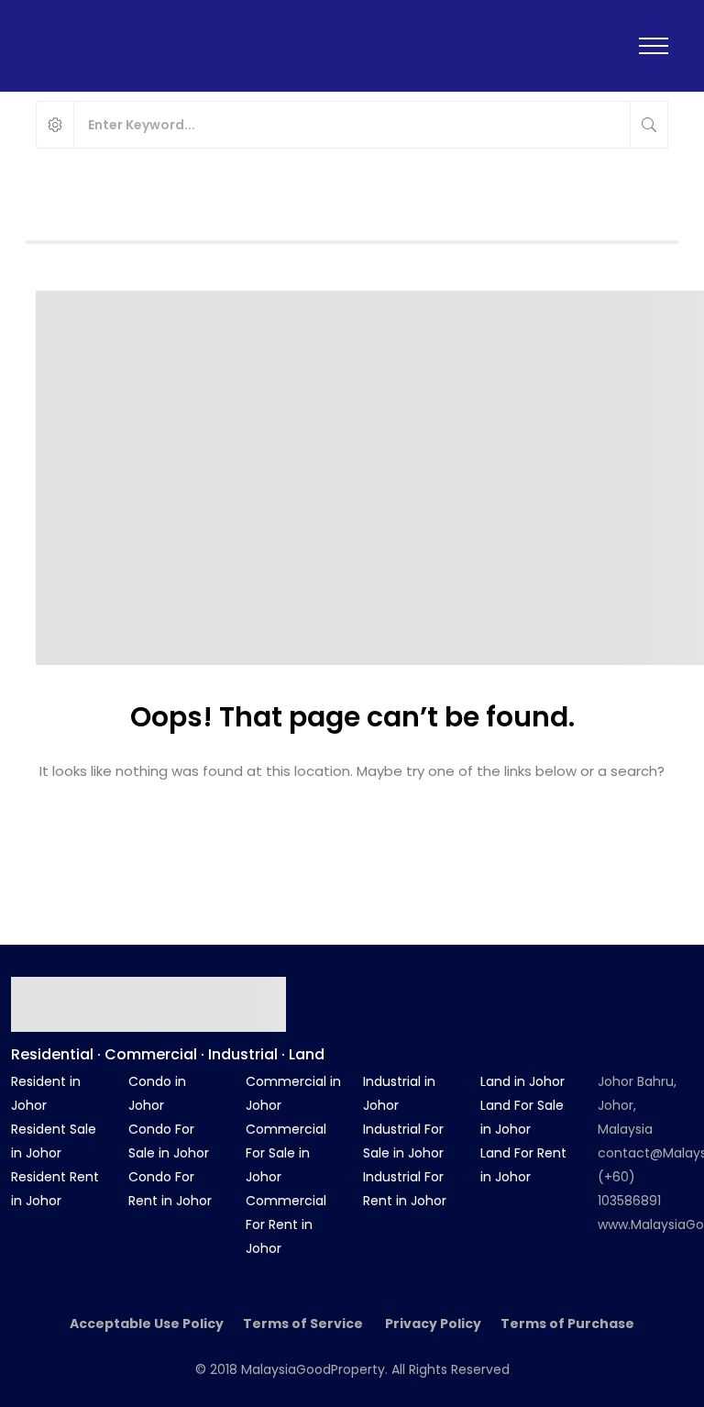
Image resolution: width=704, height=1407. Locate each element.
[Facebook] (560, 985)
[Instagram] (613, 985)
